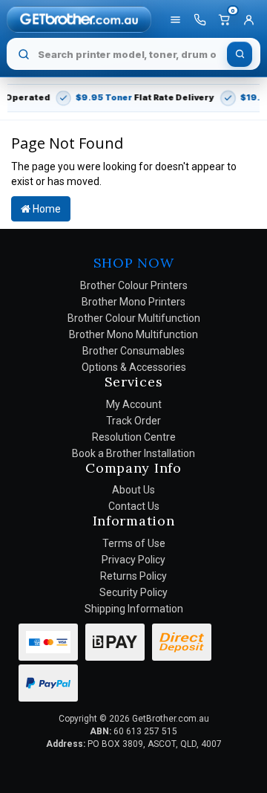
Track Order (133, 421)
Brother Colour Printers (134, 285)
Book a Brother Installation (133, 453)
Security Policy (133, 592)
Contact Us (133, 506)
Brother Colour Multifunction (133, 318)
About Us (133, 490)
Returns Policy (133, 576)
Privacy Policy (133, 560)
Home (45, 209)
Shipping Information (134, 609)
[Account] (248, 19)
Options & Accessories (134, 367)
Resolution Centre (134, 437)
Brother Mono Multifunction (133, 334)
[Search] (239, 54)
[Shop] (175, 19)
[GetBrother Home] (79, 19)
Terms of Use (133, 543)
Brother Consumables (133, 351)
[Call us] (199, 19)
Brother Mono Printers (133, 302)
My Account (134, 404)
